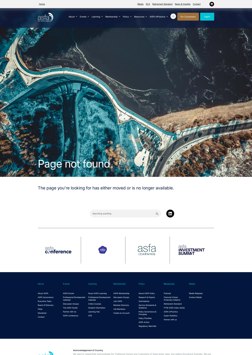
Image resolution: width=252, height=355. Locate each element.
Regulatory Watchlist (147, 326)
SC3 (148, 4)
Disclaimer (42, 313)
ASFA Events (68, 293)
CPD (90, 315)
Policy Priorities (145, 318)
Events (83, 16)
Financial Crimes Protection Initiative (172, 298)
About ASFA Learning (97, 293)
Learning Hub (94, 312)
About (72, 16)
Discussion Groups (71, 304)
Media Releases (196, 293)
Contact (197, 4)
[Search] (157, 214)
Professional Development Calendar (74, 298)
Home (42, 4)
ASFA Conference (70, 315)
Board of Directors (45, 305)
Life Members (119, 309)
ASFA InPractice (157, 16)
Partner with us (170, 319)
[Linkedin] (211, 4)
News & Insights (182, 4)
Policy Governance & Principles (147, 313)
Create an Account (121, 313)
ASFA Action (144, 322)
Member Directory (121, 305)
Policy (126, 16)
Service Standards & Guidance (147, 306)
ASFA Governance (45, 297)
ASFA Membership (121, 293)
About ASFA (43, 293)
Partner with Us (69, 312)
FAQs (40, 309)
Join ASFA (117, 301)
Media (140, 4)
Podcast (167, 293)
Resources (139, 16)
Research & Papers (147, 297)
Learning (96, 16)
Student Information (96, 308)
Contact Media (195, 297)
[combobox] (125, 213)
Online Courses (94, 304)
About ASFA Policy (147, 293)
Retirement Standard (162, 4)
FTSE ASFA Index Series (174, 308)
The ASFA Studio (70, 308)
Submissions (144, 301)
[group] (59, 250)
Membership (111, 16)
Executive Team (44, 301)
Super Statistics (170, 315)
